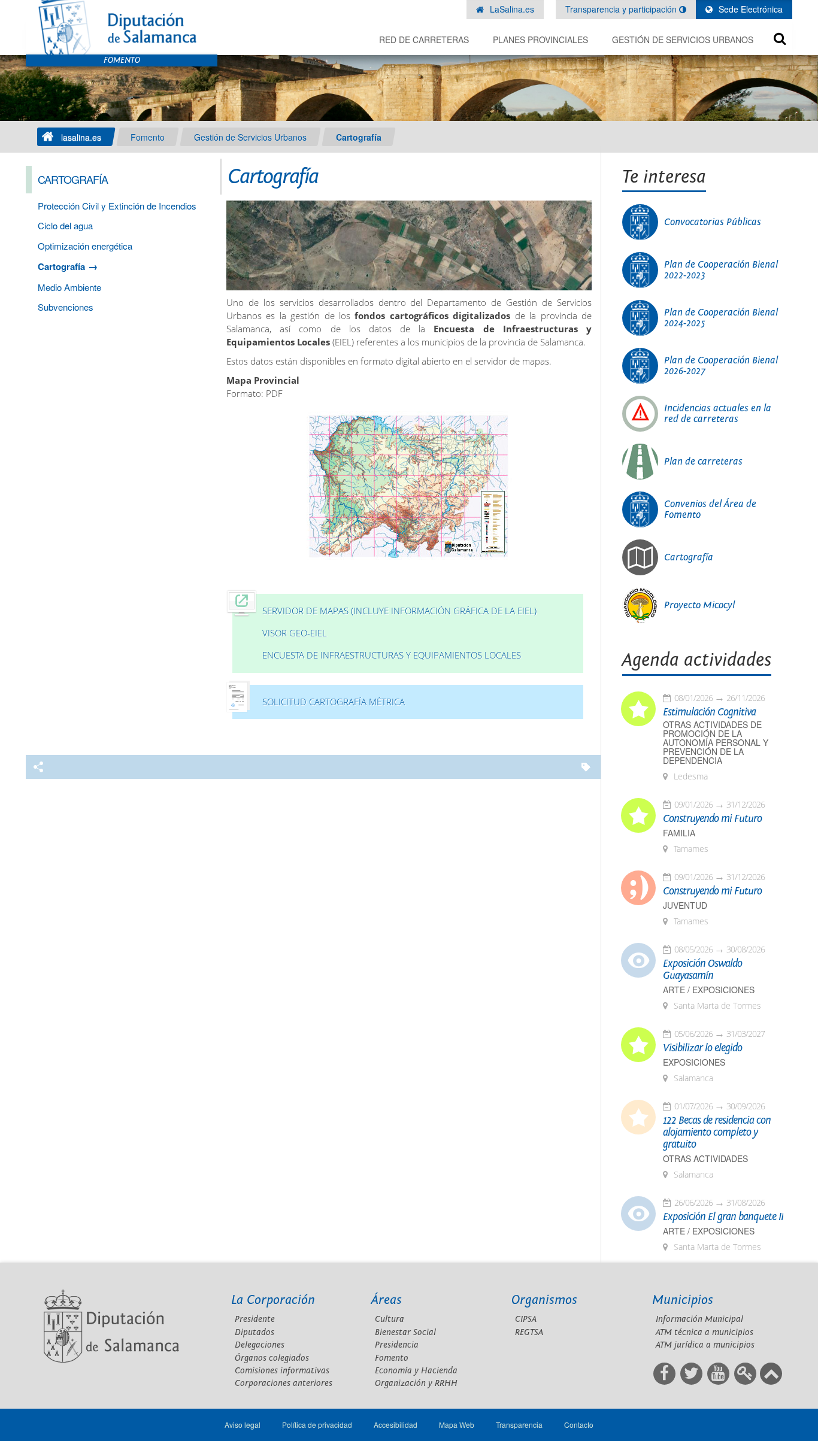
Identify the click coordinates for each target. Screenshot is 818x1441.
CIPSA (526, 1319)
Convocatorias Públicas (712, 222)
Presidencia (397, 1345)
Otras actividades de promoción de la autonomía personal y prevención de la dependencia (715, 742)
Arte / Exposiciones (709, 989)
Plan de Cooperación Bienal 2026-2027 (721, 366)
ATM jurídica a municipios (705, 1345)
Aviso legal (242, 1424)
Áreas (386, 1300)
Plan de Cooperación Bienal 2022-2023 (721, 270)
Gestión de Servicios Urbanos (682, 39)
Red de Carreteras (424, 39)
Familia (679, 833)
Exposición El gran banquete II (723, 1217)
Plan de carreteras (703, 461)
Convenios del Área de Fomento (710, 509)
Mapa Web (456, 1424)
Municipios (682, 1300)
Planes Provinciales (540, 39)
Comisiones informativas (282, 1371)
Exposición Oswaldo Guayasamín (702, 970)
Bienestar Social (405, 1332)
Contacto (578, 1424)
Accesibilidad (395, 1424)
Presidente (255, 1319)
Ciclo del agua (65, 225)
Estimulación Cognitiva (709, 712)
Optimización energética (85, 245)
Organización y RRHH (416, 1383)
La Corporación (273, 1300)
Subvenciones (65, 307)
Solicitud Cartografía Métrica (333, 702)
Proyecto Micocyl (699, 605)
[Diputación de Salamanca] (121, 27)
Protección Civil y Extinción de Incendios (117, 205)
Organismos (544, 1300)
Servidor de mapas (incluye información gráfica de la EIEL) (399, 611)
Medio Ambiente (69, 287)
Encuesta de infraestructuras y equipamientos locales (391, 655)
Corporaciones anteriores (283, 1383)
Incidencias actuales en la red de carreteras (717, 413)
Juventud (685, 905)
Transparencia (519, 1424)
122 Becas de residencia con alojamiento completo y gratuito (717, 1133)
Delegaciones (259, 1345)
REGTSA (529, 1332)
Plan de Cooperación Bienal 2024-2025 (721, 318)
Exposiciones (694, 1062)
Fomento (148, 137)
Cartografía (358, 137)
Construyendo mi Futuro (712, 819)
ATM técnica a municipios (704, 1332)
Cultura (389, 1319)
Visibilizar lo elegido (702, 1048)
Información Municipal (699, 1319)
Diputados (254, 1332)
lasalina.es (81, 137)
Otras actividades (705, 1158)
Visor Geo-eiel (294, 633)
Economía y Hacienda (416, 1371)
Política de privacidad (317, 1424)
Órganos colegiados (272, 1358)
